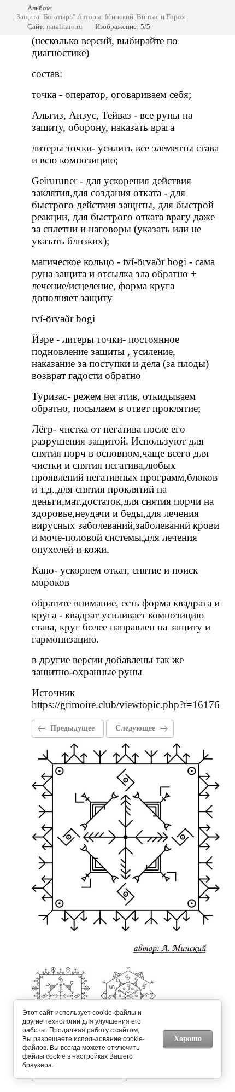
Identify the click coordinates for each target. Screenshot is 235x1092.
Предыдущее (72, 728)
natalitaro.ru (64, 26)
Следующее (135, 728)
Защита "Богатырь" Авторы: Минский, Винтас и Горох (100, 17)
